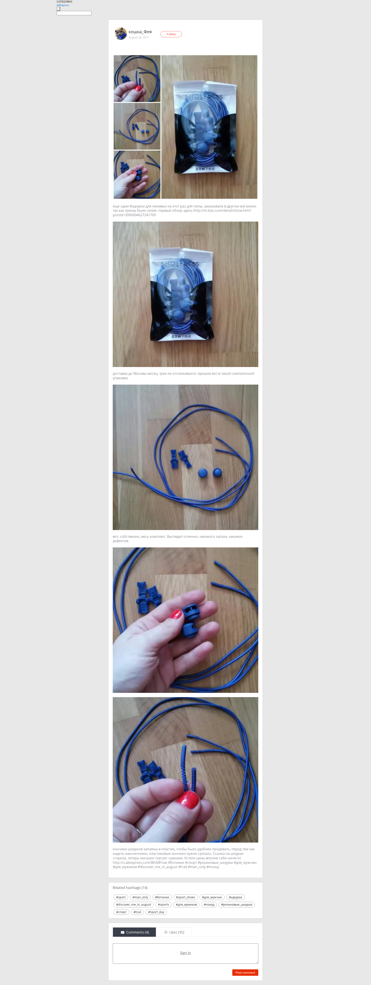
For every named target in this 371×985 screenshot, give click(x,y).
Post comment (245, 972)
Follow (171, 34)
